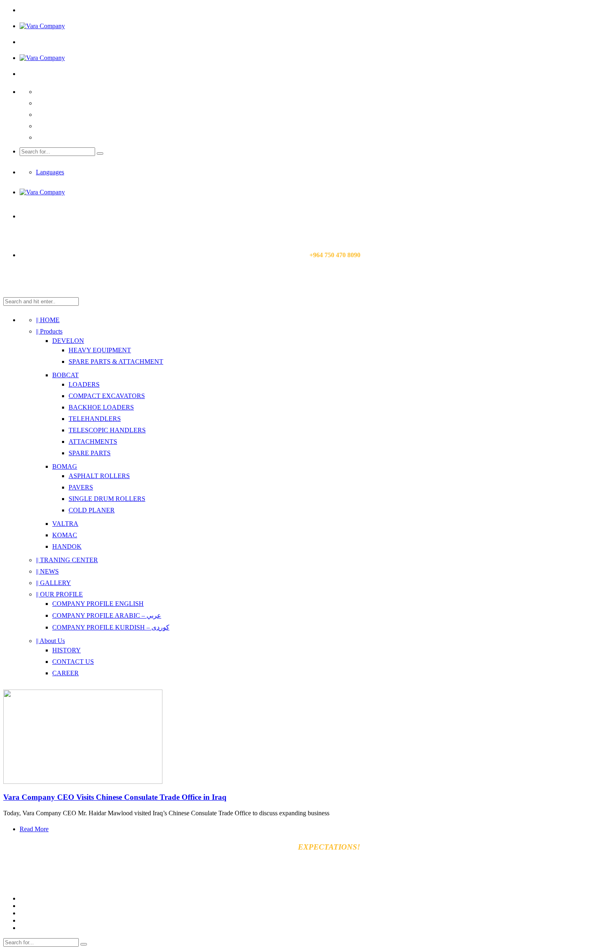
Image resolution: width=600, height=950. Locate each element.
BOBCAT (65, 375)
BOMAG (64, 466)
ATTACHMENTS (93, 441)
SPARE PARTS (90, 452)
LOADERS (84, 384)
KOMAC (64, 535)
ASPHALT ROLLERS (99, 475)
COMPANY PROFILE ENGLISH (98, 603)
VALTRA (65, 523)
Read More (34, 828)
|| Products (49, 331)
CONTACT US (73, 661)
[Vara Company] (42, 25)
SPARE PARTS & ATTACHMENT (116, 361)
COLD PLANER (92, 510)
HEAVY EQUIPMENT (100, 350)
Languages (50, 172)
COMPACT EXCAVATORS (107, 395)
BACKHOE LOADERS (101, 407)
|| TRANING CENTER (67, 559)
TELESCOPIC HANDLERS (107, 430)
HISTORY (66, 650)
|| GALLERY (53, 582)
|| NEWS (47, 571)
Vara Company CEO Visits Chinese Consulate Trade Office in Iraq (115, 797)
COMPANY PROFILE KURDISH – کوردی (110, 627)
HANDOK (67, 546)
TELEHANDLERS (95, 418)
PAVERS (81, 487)
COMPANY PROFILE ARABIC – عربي (106, 615)
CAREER (65, 673)
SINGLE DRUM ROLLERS (107, 498)
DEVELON (68, 340)
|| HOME (48, 319)
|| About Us (50, 640)
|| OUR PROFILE (59, 594)
